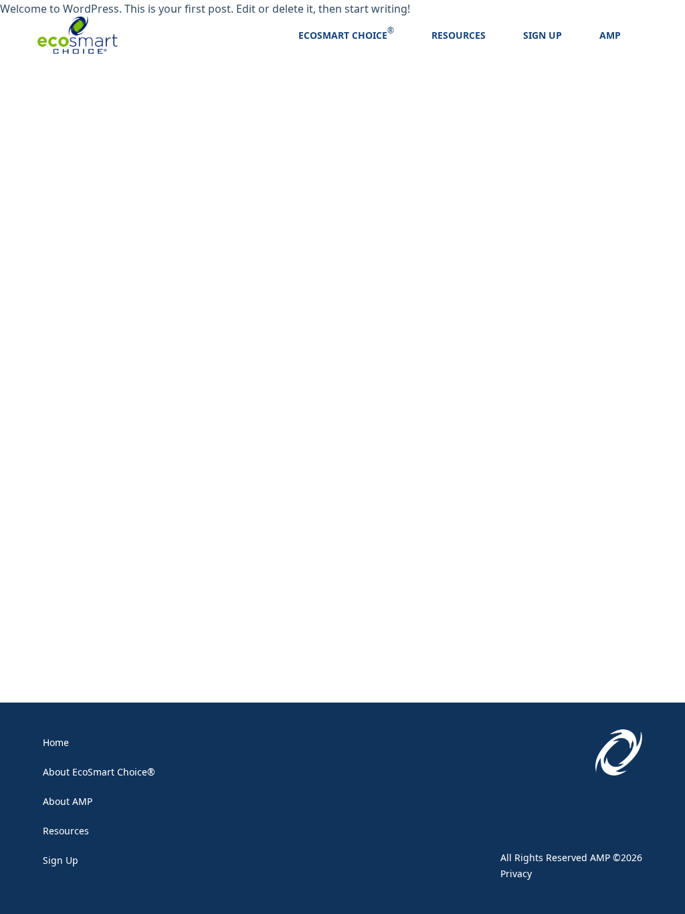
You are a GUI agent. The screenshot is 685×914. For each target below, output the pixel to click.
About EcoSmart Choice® (99, 771)
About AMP (67, 801)
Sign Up (542, 35)
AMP (610, 35)
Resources (458, 35)
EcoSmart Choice (342, 35)
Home (56, 742)
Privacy (516, 873)
